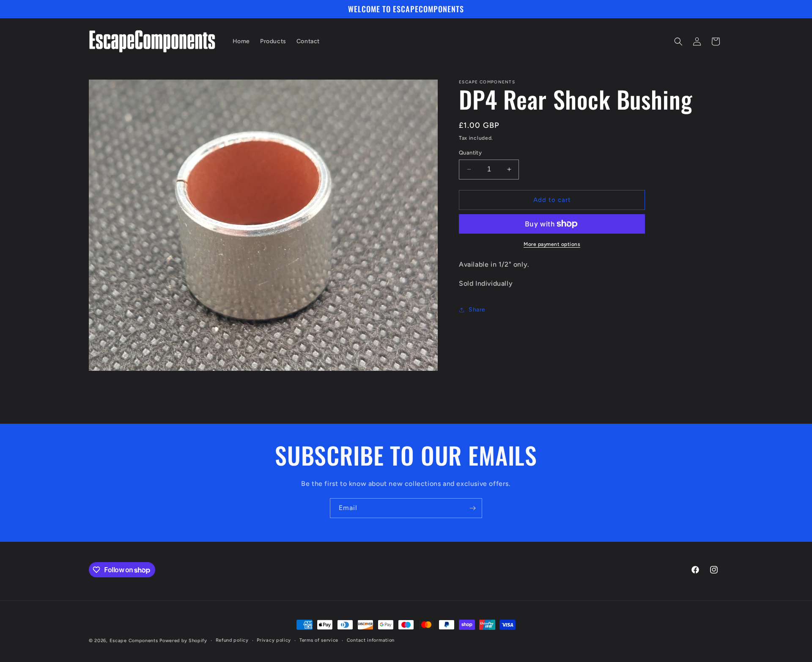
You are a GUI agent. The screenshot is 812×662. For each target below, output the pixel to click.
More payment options (552, 244)
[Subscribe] (472, 508)
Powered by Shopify (183, 640)
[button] (678, 41)
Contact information (371, 640)
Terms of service (318, 640)
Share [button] (477, 309)
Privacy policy (274, 640)
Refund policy (232, 640)
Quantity (470, 152)
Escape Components (134, 640)
